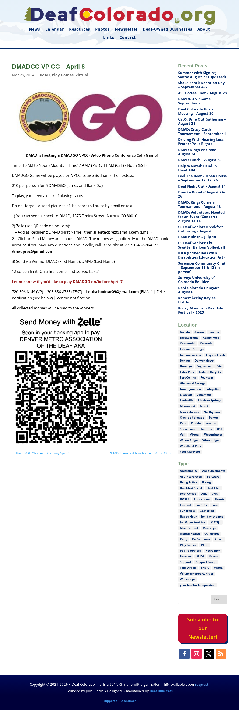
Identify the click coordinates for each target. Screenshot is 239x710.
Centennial (187, 343)
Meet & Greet (189, 528)
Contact (128, 37)
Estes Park (187, 372)
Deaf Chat (214, 488)
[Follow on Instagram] (196, 654)
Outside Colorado (192, 417)
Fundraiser (187, 511)
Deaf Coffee (188, 494)
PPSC (204, 545)
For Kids (201, 505)
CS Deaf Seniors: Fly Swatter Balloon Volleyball (201, 245)
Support (185, 562)
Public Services (190, 551)
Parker (213, 417)
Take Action (188, 568)
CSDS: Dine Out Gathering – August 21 (202, 121)
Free (214, 505)
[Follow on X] (209, 654)
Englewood (204, 366)
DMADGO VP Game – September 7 (196, 100)
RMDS (200, 556)
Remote (210, 423)
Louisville (186, 400)
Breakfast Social (191, 488)
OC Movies (211, 534)
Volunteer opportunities (197, 573)
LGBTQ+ (215, 522)
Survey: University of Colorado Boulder (196, 279)
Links (108, 37)
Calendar (54, 29)
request (202, 684)
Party (183, 539)
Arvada (185, 332)
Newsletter (126, 29)
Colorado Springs (192, 349)
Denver (185, 360)
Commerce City (190, 355)
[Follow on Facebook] (184, 654)
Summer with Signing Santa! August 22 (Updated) (202, 74)
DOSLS (184, 499)
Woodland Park (190, 446)
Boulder (213, 332)
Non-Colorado (189, 412)
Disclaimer (128, 701)
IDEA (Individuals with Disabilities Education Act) (201, 255)
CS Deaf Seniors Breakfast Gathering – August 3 (200, 228)
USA (219, 429)
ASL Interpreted (191, 477)
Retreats (186, 556)
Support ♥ (110, 701)
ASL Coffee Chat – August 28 (202, 93)
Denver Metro (204, 360)
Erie (219, 366)
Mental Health (190, 534)
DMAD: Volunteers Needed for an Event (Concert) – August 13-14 (201, 216)
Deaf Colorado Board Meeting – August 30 (196, 111)
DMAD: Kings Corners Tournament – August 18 (199, 204)
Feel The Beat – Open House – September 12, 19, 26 (202, 178)
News (34, 29)
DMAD (44, 75)
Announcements (213, 471)
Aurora (199, 332)
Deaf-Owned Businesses (167, 29)
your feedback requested (197, 585)
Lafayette (212, 389)
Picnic (219, 539)
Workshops (187, 579)
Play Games (63, 75)
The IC (205, 568)
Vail (182, 435)
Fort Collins (188, 378)
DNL (204, 494)
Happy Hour (188, 516)
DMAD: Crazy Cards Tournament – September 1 (202, 131)
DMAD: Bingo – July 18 (197, 236)
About (203, 29)
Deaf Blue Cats (161, 691)
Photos (102, 29)
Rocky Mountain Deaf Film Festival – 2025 (201, 310)
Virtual (81, 75)
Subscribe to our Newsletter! (202, 628)
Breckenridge (189, 338)
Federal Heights (210, 372)
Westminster (213, 435)
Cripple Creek (215, 355)
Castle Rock (211, 338)
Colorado (206, 343)
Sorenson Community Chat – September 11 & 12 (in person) (201, 267)
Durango (186, 366)
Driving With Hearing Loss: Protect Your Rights (201, 141)
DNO (214, 494)
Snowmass (187, 429)
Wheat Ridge (189, 440)
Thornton (205, 429)
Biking (206, 482)
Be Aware (213, 477)
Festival (185, 505)
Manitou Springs (209, 400)
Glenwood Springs (192, 383)
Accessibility (188, 471)
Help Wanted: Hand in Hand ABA (197, 167)
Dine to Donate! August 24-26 (201, 194)
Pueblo (196, 423)
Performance (201, 539)
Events (220, 499)
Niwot (204, 406)
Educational (202, 499)
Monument (187, 406)
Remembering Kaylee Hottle (197, 299)
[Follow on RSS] (221, 654)
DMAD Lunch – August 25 (199, 159)
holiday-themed (212, 516)
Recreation (213, 551)
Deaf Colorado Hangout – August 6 (200, 289)
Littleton (186, 395)
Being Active (188, 482)
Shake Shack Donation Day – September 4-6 (201, 84)
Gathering (207, 511)
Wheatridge (210, 440)
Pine (183, 423)
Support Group (206, 562)
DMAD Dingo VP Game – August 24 (198, 151)
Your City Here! (190, 452)
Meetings (209, 528)
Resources (79, 29)
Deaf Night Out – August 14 (202, 186)
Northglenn (212, 412)
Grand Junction (190, 389)
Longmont (204, 395)
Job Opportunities (192, 522)
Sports (213, 556)
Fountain (206, 378)
